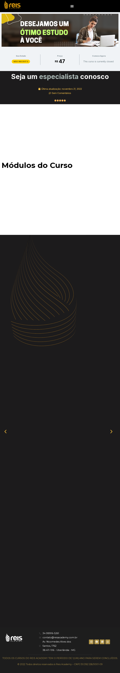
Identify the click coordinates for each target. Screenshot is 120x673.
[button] (72, 6)
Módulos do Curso (37, 165)
